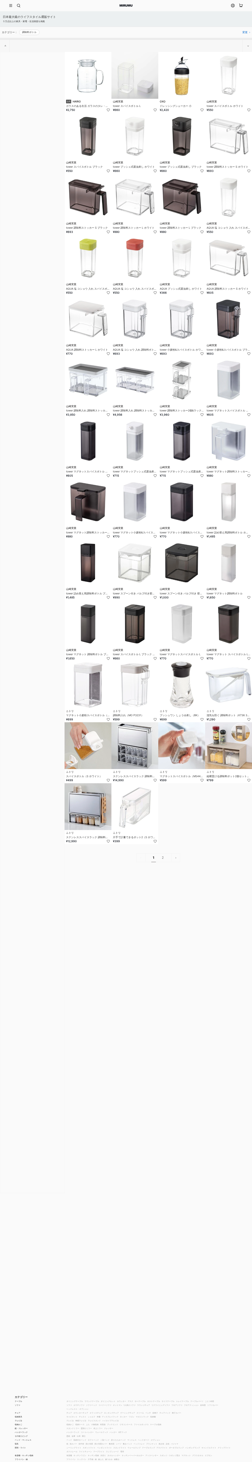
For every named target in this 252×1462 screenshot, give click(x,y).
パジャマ (174, 1444)
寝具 (16, 1444)
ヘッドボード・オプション (149, 1440)
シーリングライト (73, 1448)
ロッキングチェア (111, 1413)
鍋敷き (117, 1459)
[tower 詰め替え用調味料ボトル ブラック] (88, 562)
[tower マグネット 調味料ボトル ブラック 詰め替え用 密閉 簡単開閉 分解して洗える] (88, 623)
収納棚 (153, 1417)
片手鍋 (90, 1459)
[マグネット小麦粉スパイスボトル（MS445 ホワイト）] (88, 684)
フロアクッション (191, 1405)
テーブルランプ (148, 1448)
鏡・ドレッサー (21, 1428)
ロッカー (123, 1417)
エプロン (208, 1455)
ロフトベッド (93, 1440)
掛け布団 (89, 1444)
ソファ (17, 1405)
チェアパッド (164, 1413)
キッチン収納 (93, 1455)
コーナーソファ (105, 1405)
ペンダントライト (104, 1448)
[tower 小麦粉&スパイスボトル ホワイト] (181, 319)
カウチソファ (78, 1405)
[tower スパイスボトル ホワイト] (228, 75)
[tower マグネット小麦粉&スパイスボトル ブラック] (181, 501)
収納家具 (18, 1417)
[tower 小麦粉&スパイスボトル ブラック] (228, 319)
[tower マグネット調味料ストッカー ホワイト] (228, 441)
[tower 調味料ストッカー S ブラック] (88, 197)
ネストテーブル (153, 1401)
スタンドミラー (72, 1428)
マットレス (132, 1440)
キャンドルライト (208, 1448)
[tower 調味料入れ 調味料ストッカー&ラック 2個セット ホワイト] (88, 380)
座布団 (203, 1405)
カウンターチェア (80, 1413)
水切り (103, 1455)
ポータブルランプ (176, 1448)
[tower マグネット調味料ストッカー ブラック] (88, 501)
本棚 (98, 1417)
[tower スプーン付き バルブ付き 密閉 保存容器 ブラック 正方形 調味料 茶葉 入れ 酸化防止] (181, 562)
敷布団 (111, 1444)
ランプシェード (112, 1451)
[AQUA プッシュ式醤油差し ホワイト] (181, 258)
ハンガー (113, 1432)
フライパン (71, 1459)
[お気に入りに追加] (108, 110)
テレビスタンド (94, 1420)
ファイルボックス (141, 1424)
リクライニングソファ (160, 1405)
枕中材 (81, 1444)
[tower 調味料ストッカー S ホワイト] (228, 136)
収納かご (18, 1424)
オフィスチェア (96, 1413)
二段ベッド (105, 1440)
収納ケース (79, 1424)
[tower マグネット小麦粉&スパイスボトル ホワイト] (134, 501)
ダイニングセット (108, 1401)
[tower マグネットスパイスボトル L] (181, 623)
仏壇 (78, 1436)
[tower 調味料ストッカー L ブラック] (181, 197)
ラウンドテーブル (91, 1401)
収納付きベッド (79, 1440)
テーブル (18, 1401)
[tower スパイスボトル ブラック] (88, 136)
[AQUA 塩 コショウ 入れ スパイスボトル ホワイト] (228, 197)
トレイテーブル (182, 1401)
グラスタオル (197, 1455)
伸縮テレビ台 (80, 1420)
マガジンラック (142, 1417)
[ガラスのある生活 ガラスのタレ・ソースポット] (88, 75)
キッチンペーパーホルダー (133, 1455)
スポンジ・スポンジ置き (170, 1455)
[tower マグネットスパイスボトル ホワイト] (228, 380)
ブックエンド (112, 1424)
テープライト (98, 1451)
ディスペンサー (151, 1455)
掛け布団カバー (100, 1444)
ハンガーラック (21, 1432)
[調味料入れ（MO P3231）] (134, 684)
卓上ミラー (98, 1428)
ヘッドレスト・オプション (77, 1409)
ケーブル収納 (155, 1424)
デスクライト (162, 1448)
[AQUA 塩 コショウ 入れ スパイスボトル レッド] (134, 258)
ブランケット (151, 1444)
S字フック (122, 1432)
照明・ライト (20, 1448)
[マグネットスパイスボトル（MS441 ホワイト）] (181, 745)
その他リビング (21, 1436)
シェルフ (91, 1417)
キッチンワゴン (79, 1455)
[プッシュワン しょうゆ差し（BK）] (181, 684)
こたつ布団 (209, 1401)
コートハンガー (87, 1432)
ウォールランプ (134, 1448)
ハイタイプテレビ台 (110, 1420)
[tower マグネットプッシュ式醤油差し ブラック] (181, 441)
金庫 (73, 1436)
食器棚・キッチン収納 (24, 1455)
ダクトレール (71, 1451)
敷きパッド (127, 1444)
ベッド (69, 1440)
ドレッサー (108, 1428)
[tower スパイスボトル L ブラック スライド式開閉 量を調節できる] (134, 623)
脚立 (84, 1436)
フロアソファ (176, 1405)
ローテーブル (140, 1401)
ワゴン (131, 1417)
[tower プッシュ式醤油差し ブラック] (181, 136)
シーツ (118, 1444)
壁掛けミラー (86, 1428)
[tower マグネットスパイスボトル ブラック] (88, 441)
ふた (88, 1424)
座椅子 (155, 1413)
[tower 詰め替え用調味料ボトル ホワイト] (228, 501)
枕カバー (73, 1444)
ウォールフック (101, 1432)
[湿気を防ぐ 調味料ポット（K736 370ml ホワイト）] (228, 684)
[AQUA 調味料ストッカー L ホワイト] (88, 319)
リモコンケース (126, 1424)
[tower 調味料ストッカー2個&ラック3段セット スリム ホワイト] (181, 380)
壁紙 (68, 1436)
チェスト (82, 1417)
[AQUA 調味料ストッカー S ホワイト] (228, 258)
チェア (17, 1413)
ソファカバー (212, 1405)
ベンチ (148, 1413)
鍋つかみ (109, 1459)
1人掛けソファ (130, 1405)
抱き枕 (161, 1444)
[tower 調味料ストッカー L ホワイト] (134, 197)
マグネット (186, 1455)
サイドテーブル (168, 1401)
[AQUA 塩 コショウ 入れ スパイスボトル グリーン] (88, 258)
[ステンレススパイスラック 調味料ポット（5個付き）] (88, 806)
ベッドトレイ (139, 1444)
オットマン (117, 1405)
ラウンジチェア (143, 1405)
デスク (130, 1401)
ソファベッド (91, 1405)
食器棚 (69, 1455)
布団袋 (103, 1424)
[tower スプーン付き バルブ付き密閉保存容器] (134, 562)
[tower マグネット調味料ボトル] (228, 562)
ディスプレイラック (110, 1417)
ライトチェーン (85, 1451)
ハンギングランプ (192, 1448)
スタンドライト (119, 1448)
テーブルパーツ (196, 1401)
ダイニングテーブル (74, 1401)
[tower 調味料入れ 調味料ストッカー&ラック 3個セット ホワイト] (134, 380)
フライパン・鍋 (21, 1459)
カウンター (121, 1401)
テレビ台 (18, 1420)
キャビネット (71, 1417)
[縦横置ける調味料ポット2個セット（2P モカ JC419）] (228, 745)
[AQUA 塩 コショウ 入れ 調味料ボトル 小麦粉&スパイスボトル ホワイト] (134, 319)
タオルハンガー (113, 1455)
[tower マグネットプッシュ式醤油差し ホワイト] (134, 441)
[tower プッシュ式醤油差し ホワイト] (134, 136)
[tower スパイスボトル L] (134, 75)
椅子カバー (176, 1413)
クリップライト (224, 1448)
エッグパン (81, 1459)
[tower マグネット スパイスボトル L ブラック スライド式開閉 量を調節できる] (228, 623)
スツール (140, 1413)
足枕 (167, 1444)
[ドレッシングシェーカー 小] (181, 75)
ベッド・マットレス (23, 1440)
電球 (122, 1451)
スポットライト (89, 1448)
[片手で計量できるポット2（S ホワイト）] (134, 806)
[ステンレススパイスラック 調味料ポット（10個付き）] (134, 745)
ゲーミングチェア (127, 1413)
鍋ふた (101, 1459)
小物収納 (95, 1424)
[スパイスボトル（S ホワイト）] (88, 745)
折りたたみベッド (118, 1440)
